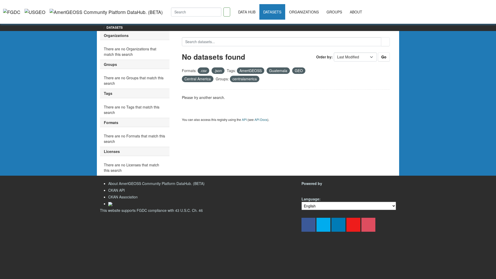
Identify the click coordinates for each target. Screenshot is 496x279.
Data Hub (246, 11)
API (244, 119)
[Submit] (385, 41)
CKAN (310, 189)
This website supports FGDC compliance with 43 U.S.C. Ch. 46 (151, 210)
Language (310, 199)
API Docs (260, 119)
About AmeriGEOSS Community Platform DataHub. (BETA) (156, 183)
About (356, 11)
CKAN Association (123, 196)
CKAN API (116, 190)
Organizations (304, 11)
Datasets (272, 11)
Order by (323, 56)
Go (383, 56)
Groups (334, 11)
